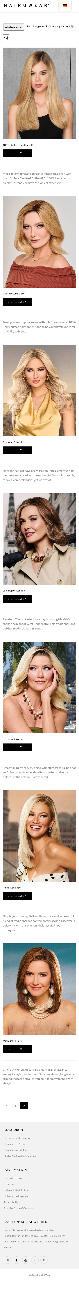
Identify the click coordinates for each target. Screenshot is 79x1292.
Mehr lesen (17, 153)
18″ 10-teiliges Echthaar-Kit (19, 144)
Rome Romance (12, 887)
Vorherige (6, 1105)
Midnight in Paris (12, 1040)
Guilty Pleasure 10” (14, 293)
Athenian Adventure (14, 442)
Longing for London (14, 590)
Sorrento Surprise (13, 739)
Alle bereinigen (13, 27)
